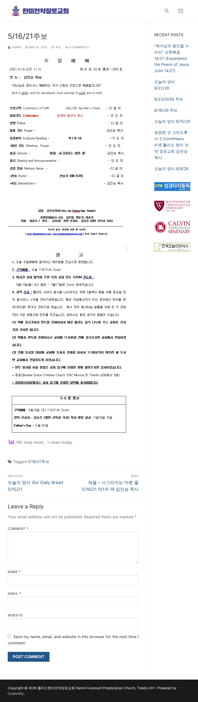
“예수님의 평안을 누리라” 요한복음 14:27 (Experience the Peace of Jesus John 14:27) (171, 58)
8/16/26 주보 (165, 110)
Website (15, 615)
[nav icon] (180, 11)
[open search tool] (167, 11)
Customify (16, 693)
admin (16, 47)
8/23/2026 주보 (168, 99)
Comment (18, 529)
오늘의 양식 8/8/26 (171, 168)
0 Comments (78, 47)
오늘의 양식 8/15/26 (172, 121)
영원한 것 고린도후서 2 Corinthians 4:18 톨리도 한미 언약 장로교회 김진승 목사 (171, 145)
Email (14, 593)
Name (14, 572)
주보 (57, 47)
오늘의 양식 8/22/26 (164, 84)
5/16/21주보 (38, 461)
